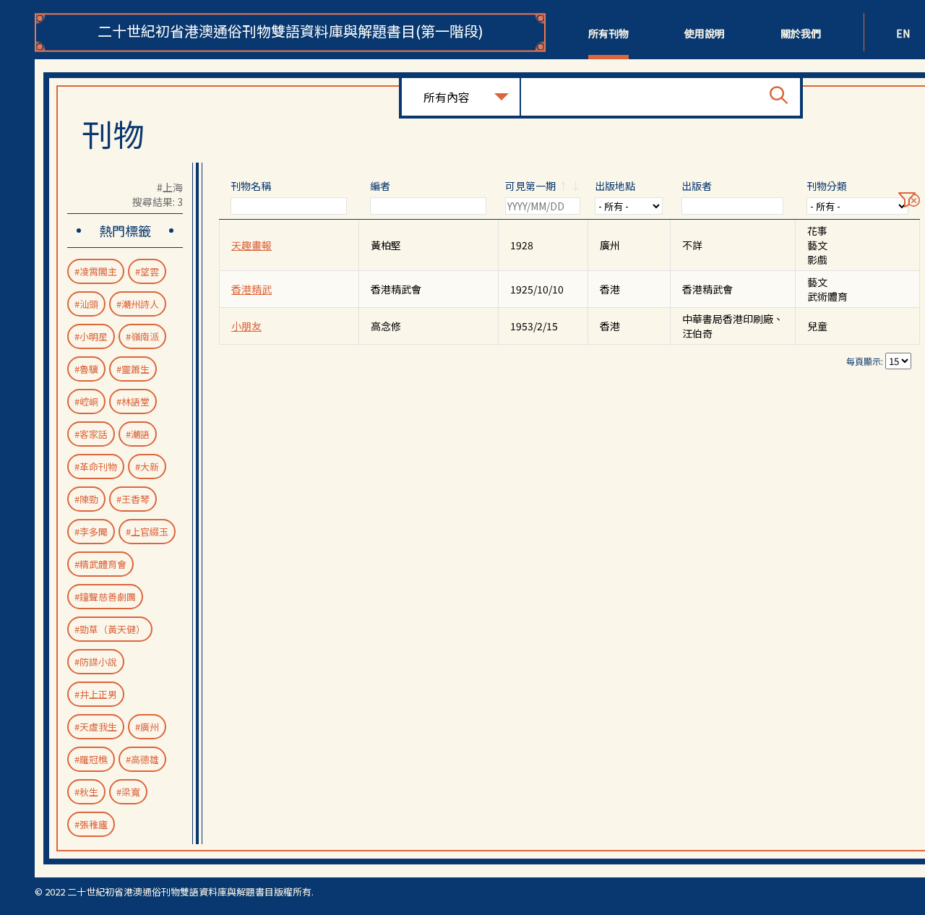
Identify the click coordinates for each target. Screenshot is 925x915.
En (903, 33)
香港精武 (251, 289)
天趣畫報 (251, 245)
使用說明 (704, 33)
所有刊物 (608, 33)
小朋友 (246, 326)
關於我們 (800, 33)
